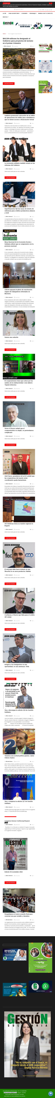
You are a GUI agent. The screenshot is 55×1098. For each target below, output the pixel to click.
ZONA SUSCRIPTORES (14, 13)
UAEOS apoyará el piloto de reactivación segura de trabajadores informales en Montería (18, 291)
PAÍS (10, 50)
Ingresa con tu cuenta (44, 13)
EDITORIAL (7, 91)
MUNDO (6, 404)
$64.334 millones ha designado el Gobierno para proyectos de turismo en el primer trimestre (18, 41)
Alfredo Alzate (9, 761)
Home (4, 33)
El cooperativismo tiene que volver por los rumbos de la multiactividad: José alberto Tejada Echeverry (19, 383)
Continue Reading (8, 83)
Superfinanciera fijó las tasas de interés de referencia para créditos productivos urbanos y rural (20, 211)
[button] (49, 3)
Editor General (7, 46)
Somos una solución (11, 337)
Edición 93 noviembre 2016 (14, 872)
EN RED (11, 138)
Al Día (6, 50)
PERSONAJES (33, 13)
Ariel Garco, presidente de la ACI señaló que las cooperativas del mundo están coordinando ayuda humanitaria (19, 478)
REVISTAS (5, 17)
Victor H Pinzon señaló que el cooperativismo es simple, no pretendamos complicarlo (19, 430)
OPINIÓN (16, 138)
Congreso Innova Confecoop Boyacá (17, 821)
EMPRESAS (7, 138)
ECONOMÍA (24, 13)
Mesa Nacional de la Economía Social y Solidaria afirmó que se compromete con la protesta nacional (19, 244)
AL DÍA (4, 13)
